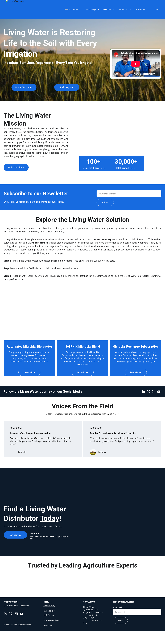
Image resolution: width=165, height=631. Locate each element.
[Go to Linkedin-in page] (143, 391)
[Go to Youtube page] (158, 391)
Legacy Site (48, 625)
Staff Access (48, 615)
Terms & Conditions (51, 620)
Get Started (15, 535)
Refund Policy (49, 611)
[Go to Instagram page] (153, 391)
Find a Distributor (23, 87)
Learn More (29, 372)
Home (67, 9)
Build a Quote (66, 87)
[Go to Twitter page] (148, 391)
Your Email (117, 607)
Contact (156, 9)
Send (120, 620)
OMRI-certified (36, 242)
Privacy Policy (49, 605)
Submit (105, 202)
